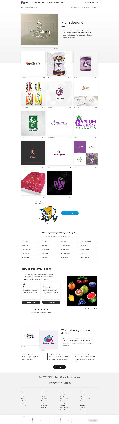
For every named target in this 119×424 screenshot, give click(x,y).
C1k (49, 77)
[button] (117, 416)
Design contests (44, 394)
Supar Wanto (51, 197)
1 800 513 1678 (90, 2)
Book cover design (64, 407)
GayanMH (77, 77)
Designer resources (84, 409)
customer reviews (47, 312)
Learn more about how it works (87, 308)
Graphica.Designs (26, 167)
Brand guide (62, 400)
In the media (23, 400)
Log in (96, 2)
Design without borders (85, 398)
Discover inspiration (45, 400)
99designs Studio (44, 405)
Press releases (24, 398)
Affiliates (82, 403)
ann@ (76, 137)
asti (49, 167)
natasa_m (23, 346)
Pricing (42, 403)
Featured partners (83, 411)
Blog (81, 396)
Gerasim (69, 307)
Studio (62, 2)
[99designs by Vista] (25, 2)
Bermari (24, 197)
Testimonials (23, 403)
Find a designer (49, 2)
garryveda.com (25, 107)
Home (22, 7)
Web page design (64, 398)
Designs (32, 7)
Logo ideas (82, 405)
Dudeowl (24, 77)
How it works (41, 2)
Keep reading (30, 359)
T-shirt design (63, 405)
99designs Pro (44, 407)
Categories (34, 2)
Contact (22, 396)
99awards (82, 400)
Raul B (76, 167)
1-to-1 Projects (43, 396)
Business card (63, 396)
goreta (56, 48)
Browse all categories (64, 409)
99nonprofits (23, 405)
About (22, 394)
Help (81, 414)
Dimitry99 (77, 107)
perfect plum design (68, 37)
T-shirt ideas (82, 407)
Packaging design (64, 403)
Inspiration (56, 2)
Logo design (62, 394)
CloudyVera (43, 349)
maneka (50, 107)
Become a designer (84, 394)
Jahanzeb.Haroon (52, 137)
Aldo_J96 (24, 137)
